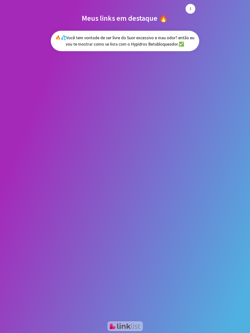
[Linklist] (125, 326)
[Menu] (190, 9)
